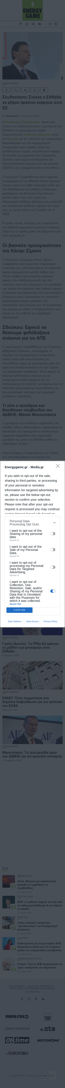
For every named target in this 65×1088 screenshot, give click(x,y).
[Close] (59, 467)
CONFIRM (19, 610)
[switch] (52, 533)
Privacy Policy (50, 621)
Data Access (32, 621)
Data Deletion (14, 621)
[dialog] (32, 544)
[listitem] (32, 523)
